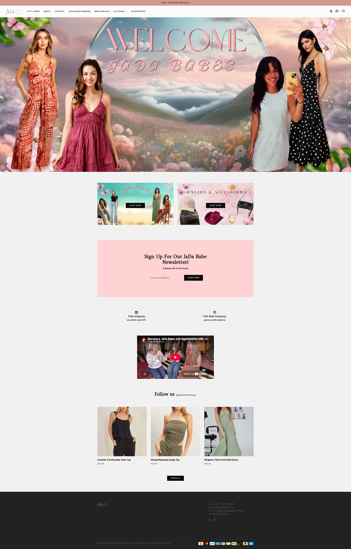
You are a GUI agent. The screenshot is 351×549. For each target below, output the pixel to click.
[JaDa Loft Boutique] (102, 505)
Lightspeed (144, 543)
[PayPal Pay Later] (245, 544)
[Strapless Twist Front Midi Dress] (229, 432)
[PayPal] (234, 544)
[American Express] (217, 544)
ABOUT (47, 11)
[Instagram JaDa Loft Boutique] (214, 520)
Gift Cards (33, 11)
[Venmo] (251, 544)
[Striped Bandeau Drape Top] (175, 432)
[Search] (344, 11)
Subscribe (193, 278)
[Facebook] (209, 520)
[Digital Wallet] (226, 544)
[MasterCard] (206, 544)
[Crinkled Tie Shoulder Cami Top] (122, 432)
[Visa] (212, 544)
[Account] (331, 11)
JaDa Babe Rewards (79, 11)
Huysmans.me (165, 543)
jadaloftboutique (186, 394)
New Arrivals (102, 11)
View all (175, 478)
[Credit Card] (200, 544)
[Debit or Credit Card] (239, 544)
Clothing (119, 11)
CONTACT (60, 11)
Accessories (138, 11)
